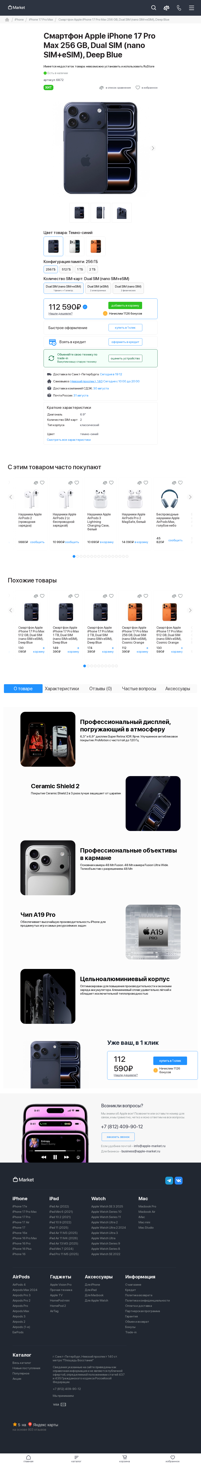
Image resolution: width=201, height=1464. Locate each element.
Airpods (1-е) (21, 1327)
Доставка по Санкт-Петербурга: (76, 374)
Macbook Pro (147, 1206)
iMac (142, 1217)
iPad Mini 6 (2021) (61, 1212)
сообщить (37, 542)
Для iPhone (92, 1284)
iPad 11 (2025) (59, 1227)
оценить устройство (125, 358)
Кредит (130, 1290)
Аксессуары (99, 1277)
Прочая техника (61, 1290)
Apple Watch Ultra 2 (104, 1222)
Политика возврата (138, 1295)
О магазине (133, 1284)
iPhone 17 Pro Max (25, 1212)
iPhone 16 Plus (22, 1249)
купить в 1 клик (125, 327)
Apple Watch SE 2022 (105, 1254)
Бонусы (130, 1327)
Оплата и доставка (138, 1306)
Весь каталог (22, 1363)
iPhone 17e (20, 1206)
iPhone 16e (20, 1233)
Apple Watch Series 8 (105, 1249)
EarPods (18, 1332)
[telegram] (169, 1181)
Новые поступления (26, 1368)
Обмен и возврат (137, 1321)
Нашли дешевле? (61, 313)
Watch (98, 1198)
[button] (76, 1459)
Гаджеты (60, 1277)
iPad (54, 1198)
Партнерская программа (142, 1311)
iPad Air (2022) (59, 1206)
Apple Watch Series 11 (106, 1217)
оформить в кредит (125, 342)
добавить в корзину (125, 305)
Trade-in (131, 1332)
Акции (17, 1379)
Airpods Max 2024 (25, 1290)
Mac (143, 1198)
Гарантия (131, 1316)
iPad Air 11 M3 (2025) (63, 1233)
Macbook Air (147, 1212)
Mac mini (144, 1222)
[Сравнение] (36, 482)
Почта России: (63, 395)
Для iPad (91, 1290)
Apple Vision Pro (61, 1284)
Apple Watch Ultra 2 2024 (108, 1227)
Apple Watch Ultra (103, 1238)
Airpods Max (21, 1311)
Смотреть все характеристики (69, 440)
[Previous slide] (48, 148)
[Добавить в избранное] (42, 482)
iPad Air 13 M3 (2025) (63, 1243)
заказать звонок (118, 1137)
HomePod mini (59, 1300)
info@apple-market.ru (149, 1146)
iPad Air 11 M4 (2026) (63, 1238)
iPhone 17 (19, 1227)
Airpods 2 (19, 1321)
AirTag (54, 1311)
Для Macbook (94, 1295)
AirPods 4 (19, 1284)
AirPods (21, 1277)
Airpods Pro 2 (21, 1300)
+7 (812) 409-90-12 (122, 1126)
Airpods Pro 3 (22, 1295)
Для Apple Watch (96, 1300)
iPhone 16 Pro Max (25, 1238)
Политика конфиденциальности (147, 1300)
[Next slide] (153, 148)
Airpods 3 (19, 1316)
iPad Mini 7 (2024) (61, 1249)
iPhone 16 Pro (22, 1243)
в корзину (107, 542)
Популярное (21, 1373)
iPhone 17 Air (21, 1222)
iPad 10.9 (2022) (60, 1222)
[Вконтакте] (179, 1181)
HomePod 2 (58, 1306)
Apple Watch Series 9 (105, 1243)
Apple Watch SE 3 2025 (107, 1206)
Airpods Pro (20, 1306)
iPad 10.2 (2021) (60, 1217)
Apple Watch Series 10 (106, 1212)
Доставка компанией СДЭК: (73, 388)
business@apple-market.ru (141, 1151)
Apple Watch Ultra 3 (104, 1233)
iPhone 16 (19, 1254)
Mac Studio (146, 1227)
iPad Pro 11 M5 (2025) (64, 1254)
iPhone (20, 1198)
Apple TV (56, 1295)
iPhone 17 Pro (21, 1217)
